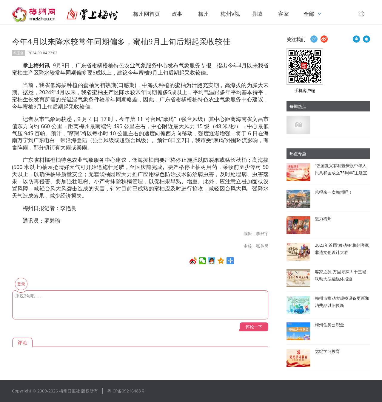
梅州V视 (230, 13)
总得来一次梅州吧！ (333, 192)
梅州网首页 (146, 13)
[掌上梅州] (65, 14)
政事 (177, 13)
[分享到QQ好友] (211, 260)
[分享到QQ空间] (221, 260)
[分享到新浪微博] (193, 260)
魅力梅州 (323, 218)
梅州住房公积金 (329, 325)
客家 (283, 13)
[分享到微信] (202, 260)
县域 (257, 13)
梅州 (203, 13)
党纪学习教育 (327, 351)
